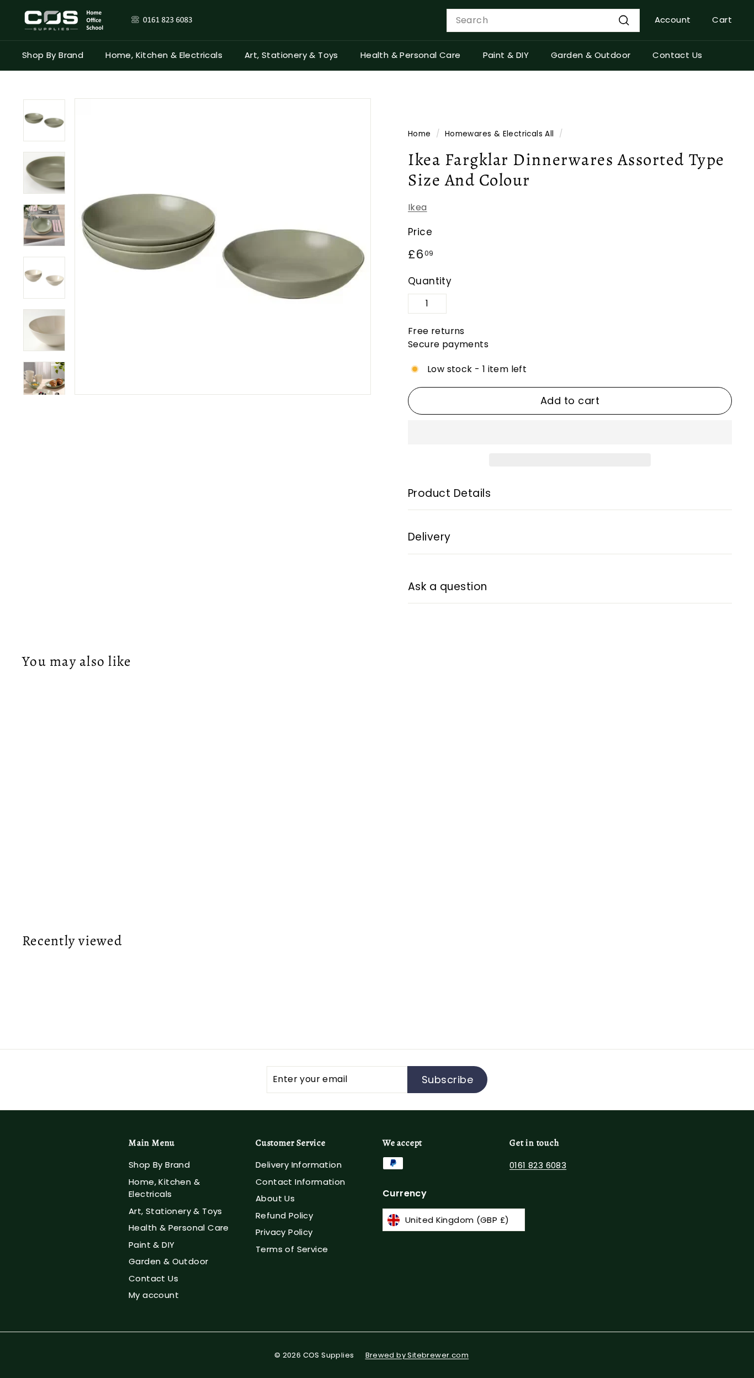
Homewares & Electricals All (499, 134)
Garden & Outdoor (590, 55)
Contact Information (301, 1182)
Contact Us (677, 55)
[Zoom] (222, 246)
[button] (570, 432)
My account (154, 1295)
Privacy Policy (284, 1232)
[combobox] (543, 20)
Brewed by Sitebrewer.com (417, 1355)
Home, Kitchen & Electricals (163, 55)
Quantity (430, 281)
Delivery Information (299, 1164)
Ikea (417, 207)
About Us (275, 1198)
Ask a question (447, 586)
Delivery (429, 536)
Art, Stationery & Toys (291, 55)
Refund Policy (284, 1215)
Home (419, 134)
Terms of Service (292, 1249)
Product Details (449, 493)
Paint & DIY (506, 55)
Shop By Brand (52, 55)
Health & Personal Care (410, 55)
